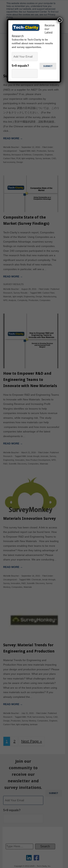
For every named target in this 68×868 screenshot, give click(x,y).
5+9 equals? (20, 65)
